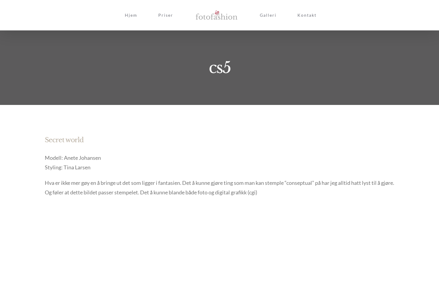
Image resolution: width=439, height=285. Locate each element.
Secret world (64, 140)
